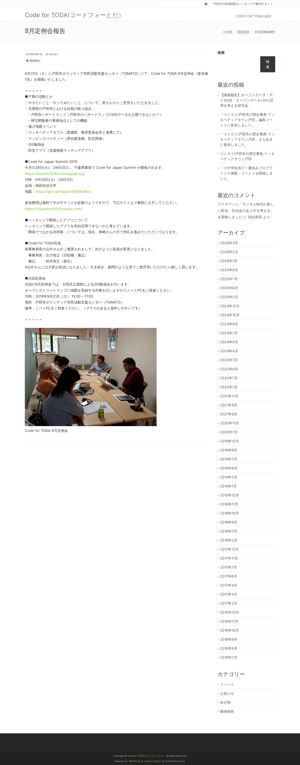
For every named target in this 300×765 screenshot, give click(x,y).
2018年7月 (228, 531)
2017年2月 (228, 603)
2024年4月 (229, 351)
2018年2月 (228, 540)
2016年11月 (229, 621)
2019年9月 (228, 450)
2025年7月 (229, 279)
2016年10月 (229, 630)
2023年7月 (229, 360)
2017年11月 (229, 558)
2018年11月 (229, 504)
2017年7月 (228, 567)
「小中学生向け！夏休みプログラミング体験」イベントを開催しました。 (246, 173)
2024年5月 (229, 342)
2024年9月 (229, 324)
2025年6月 (229, 288)
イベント (227, 684)
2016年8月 (228, 648)
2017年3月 (228, 594)
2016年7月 (228, 657)
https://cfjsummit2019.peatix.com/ (53, 209)
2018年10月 (229, 513)
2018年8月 (228, 522)
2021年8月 (228, 414)
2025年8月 (229, 270)
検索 (221, 52)
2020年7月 (229, 432)
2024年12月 (230, 306)
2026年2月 (229, 252)
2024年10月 (230, 315)
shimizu (53, 54)
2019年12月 (229, 441)
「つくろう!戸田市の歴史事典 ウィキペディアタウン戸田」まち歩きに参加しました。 (247, 139)
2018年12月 (229, 495)
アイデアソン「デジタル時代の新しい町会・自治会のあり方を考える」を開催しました (246, 210)
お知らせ (227, 693)
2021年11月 (229, 396)
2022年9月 (229, 369)
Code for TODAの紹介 (253, 16)
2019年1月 (228, 486)
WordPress (135, 761)
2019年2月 (228, 477)
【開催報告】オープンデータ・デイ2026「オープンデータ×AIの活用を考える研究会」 (246, 100)
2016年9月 (228, 639)
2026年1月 (228, 261)
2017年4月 (228, 585)
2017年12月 (229, 549)
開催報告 (243, 32)
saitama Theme (152, 761)
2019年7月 (228, 459)
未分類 (225, 702)
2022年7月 (229, 378)
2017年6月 (228, 576)
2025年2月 (229, 297)
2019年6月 (228, 468)
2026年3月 (229, 243)
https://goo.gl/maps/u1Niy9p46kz (63, 191)
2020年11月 (229, 423)
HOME (227, 32)
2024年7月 (229, 333)
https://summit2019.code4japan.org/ (55, 173)
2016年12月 (229, 612)
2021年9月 (228, 405)
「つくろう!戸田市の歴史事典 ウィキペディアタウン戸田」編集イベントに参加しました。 (247, 119)
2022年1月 (228, 387)
